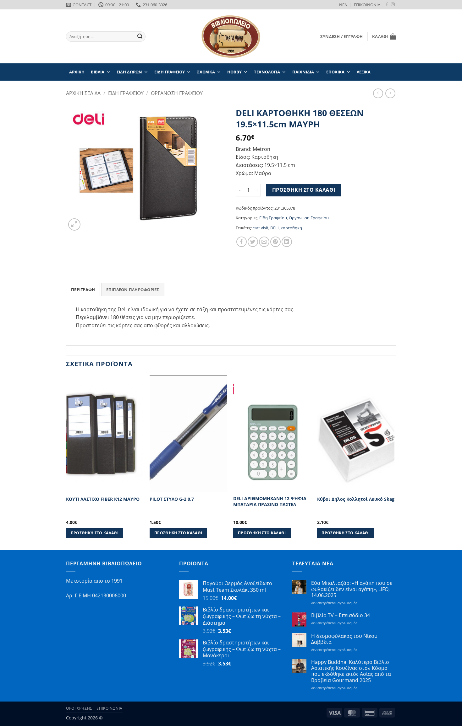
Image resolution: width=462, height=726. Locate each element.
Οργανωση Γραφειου (177, 93)
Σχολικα (206, 72)
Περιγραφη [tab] (83, 289)
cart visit (260, 228)
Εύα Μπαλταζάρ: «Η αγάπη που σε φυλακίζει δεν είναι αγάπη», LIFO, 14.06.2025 (351, 589)
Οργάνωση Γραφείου (309, 218)
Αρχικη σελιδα (83, 93)
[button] (341, 36)
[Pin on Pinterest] (275, 242)
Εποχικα (335, 72)
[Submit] (140, 36)
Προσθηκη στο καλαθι (303, 189)
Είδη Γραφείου (273, 218)
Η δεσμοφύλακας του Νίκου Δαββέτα (344, 639)
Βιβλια (97, 72)
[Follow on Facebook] (387, 5)
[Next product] (378, 93)
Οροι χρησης (79, 708)
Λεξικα (364, 72)
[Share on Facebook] (241, 242)
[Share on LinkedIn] (287, 242)
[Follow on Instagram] (393, 5)
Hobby (234, 72)
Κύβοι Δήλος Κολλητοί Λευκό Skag (355, 499)
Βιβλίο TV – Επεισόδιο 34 (340, 615)
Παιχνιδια (303, 72)
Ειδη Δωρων (129, 72)
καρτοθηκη (291, 228)
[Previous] (66, 462)
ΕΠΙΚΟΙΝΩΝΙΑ (367, 5)
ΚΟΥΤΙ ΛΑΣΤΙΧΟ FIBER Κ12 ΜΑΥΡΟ (103, 499)
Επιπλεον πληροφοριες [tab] (132, 289)
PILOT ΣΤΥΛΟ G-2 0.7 (172, 499)
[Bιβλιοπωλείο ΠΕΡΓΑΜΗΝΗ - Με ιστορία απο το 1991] (231, 36)
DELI (274, 228)
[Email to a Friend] (264, 242)
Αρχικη (77, 72)
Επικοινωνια (109, 708)
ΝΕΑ (343, 5)
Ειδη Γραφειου (169, 72)
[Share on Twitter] (253, 242)
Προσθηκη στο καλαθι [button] (95, 533)
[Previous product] (390, 93)
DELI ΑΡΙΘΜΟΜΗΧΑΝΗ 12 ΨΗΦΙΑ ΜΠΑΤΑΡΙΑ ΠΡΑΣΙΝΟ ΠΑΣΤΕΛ (269, 501)
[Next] (394, 462)
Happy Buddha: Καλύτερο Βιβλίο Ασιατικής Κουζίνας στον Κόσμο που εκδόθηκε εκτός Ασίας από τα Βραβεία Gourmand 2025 (351, 671)
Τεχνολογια (267, 72)
